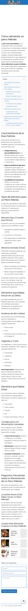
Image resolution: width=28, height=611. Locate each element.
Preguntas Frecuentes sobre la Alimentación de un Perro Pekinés (13, 118)
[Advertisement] (14, 20)
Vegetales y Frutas (11, 106)
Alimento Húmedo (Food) (13, 96)
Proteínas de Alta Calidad (13, 104)
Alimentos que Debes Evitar (12, 109)
